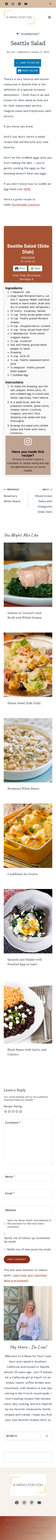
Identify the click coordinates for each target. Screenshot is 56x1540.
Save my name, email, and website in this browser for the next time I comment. (29, 1223)
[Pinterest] (19, 4)
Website (10, 1210)
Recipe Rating (13, 1106)
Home (25, 1520)
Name (10, 1177)
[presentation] (28, 575)
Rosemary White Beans (12, 495)
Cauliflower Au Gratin (22, 874)
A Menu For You (39, 1528)
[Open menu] (49, 17)
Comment (13, 1123)
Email (10, 1193)
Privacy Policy (41, 1520)
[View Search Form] (50, 4)
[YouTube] (26, 4)
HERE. (27, 189)
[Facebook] (6, 4)
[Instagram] (13, 4)
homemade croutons (26, 205)
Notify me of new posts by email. (29, 1249)
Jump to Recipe (29, 62)
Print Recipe (29, 70)
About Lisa (12, 1520)
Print (21, 268)
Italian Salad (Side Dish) (24, 703)
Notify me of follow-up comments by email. (27, 1240)
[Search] (46, 1436)
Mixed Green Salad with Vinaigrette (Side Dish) (43, 501)
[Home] (17, 33)
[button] (22, 257)
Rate (37, 268)
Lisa (12, 52)
